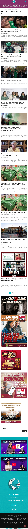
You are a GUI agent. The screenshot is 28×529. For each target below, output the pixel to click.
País (4, 522)
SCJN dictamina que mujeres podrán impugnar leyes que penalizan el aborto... (13, 183)
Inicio (2, 9)
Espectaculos (23, 518)
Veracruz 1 (16, 522)
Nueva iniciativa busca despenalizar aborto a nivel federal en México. (12, 55)
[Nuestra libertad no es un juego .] (14, 72)
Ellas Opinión (4, 519)
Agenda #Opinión (8, 514)
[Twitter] (12, 509)
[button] (2, 2)
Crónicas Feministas (9, 515)
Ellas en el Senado (19, 516)
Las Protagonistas (11, 519)
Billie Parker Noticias (5, 33)
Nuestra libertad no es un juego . (11, 80)
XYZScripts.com (20, 528)
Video (16, 523)
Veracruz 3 (12, 523)
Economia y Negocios (11, 521)
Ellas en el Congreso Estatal (10, 516)
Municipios (4, 521)
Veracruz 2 (21, 522)
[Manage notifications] (25, 526)
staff (2, 186)
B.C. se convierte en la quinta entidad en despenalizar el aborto (13, 213)
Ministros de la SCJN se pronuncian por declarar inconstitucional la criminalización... (13, 240)
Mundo (24, 519)
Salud (7, 522)
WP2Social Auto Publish (9, 528)
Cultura (15, 515)
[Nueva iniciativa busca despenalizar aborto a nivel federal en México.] (14, 47)
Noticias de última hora (20, 521)
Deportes (19, 515)
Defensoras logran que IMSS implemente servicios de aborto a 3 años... (13, 30)
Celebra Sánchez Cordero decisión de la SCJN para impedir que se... (13, 154)
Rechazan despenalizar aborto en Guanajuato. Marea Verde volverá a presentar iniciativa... (11, 128)
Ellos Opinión (17, 518)
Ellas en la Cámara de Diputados (7, 518)
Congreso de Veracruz (17, 514)
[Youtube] (15, 509)
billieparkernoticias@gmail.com (16, 500)
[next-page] (18, 293)
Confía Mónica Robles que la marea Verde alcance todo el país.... (14, 279)
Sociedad (11, 522)
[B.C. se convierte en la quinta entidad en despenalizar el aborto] (14, 202)
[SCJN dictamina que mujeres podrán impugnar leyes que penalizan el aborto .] (14, 173)
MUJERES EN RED (18, 519)
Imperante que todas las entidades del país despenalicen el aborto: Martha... (12, 103)
